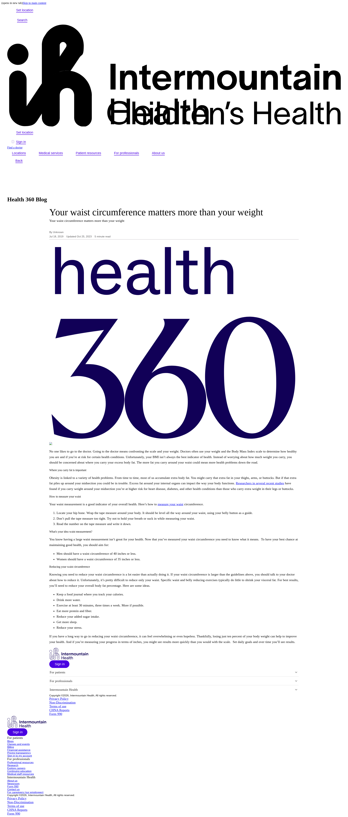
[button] (59, 664)
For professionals (126, 153)
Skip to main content (34, 3)
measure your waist (170, 504)
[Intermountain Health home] (174, 76)
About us (158, 153)
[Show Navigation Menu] (35, 20)
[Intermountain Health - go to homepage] (68, 658)
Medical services (51, 153)
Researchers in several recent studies (260, 483)
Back (19, 160)
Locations (19, 153)
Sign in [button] (21, 142)
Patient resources (88, 153)
